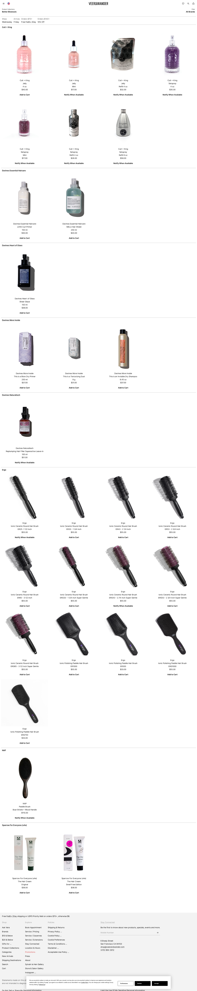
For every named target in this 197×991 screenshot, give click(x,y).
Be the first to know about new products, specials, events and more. (130, 927)
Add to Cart (25, 95)
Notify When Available (74, 95)
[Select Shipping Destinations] (8, 3)
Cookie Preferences (56, 940)
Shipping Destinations (11, 960)
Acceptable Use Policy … (58, 952)
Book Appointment (33, 927)
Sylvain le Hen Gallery (34, 964)
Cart (4, 968)
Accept (156, 983)
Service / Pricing (32, 932)
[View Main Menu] (3, 3)
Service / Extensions (34, 940)
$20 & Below (7, 940)
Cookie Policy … (55, 936)
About (27, 960)
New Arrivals (7, 956)
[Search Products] (188, 3)
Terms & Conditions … (57, 944)
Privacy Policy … (55, 932)
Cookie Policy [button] (84, 982)
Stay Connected (32, 944)
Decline (139, 983)
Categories (6, 952)
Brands (5, 932)
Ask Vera (6, 927)
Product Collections (10, 948)
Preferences (124, 983)
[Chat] (183, 3)
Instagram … (30, 972)
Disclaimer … (53, 948)
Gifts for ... (6, 944)
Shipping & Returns (56, 927)
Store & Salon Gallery (34, 968)
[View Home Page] (98, 3)
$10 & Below (7, 936)
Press (27, 956)
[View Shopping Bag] (193, 3)
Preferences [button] (42, 984)
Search (5, 964)
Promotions (30, 952)
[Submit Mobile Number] (157, 932)
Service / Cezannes (33, 936)
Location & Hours (32, 948)
